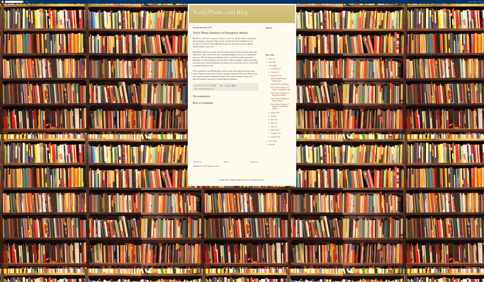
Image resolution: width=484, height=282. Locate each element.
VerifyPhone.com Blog (220, 12)
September (275, 75)
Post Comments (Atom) (211, 166)
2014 (271, 59)
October (274, 72)
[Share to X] (230, 85)
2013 (271, 62)
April (273, 126)
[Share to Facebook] (232, 85)
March (273, 130)
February (274, 133)
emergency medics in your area (222, 38)
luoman (246, 180)
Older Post (254, 162)
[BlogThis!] (228, 85)
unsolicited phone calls (206, 89)
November (275, 68)
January (274, 137)
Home (226, 162)
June (273, 119)
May (273, 123)
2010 (271, 144)
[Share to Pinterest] (235, 85)
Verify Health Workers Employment (278, 79)
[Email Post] (221, 85)
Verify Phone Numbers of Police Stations (279, 99)
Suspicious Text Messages (279, 84)
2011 (271, 141)
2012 (271, 65)
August (273, 112)
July (272, 116)
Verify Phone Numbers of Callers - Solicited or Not (280, 88)
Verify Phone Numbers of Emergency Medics (279, 94)
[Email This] (225, 85)
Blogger (261, 180)
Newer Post (197, 162)
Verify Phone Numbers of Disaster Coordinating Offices (279, 106)
